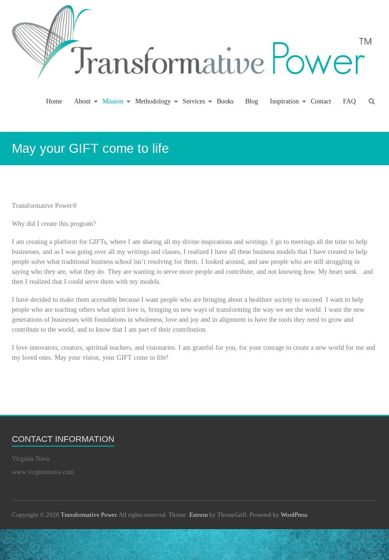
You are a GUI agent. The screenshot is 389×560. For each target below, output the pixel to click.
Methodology (153, 101)
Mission (112, 101)
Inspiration (284, 101)
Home (54, 101)
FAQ (349, 101)
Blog (251, 101)
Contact (321, 101)
